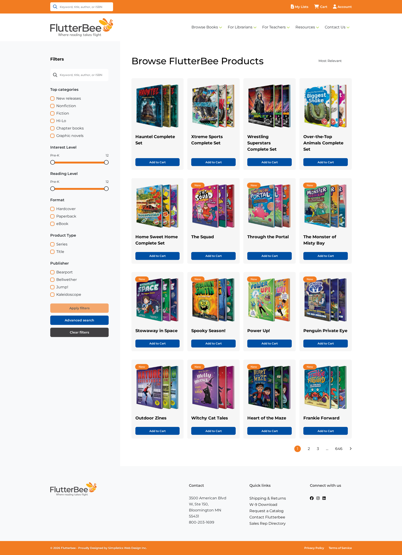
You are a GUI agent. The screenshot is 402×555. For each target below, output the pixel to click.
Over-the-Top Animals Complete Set (323, 143)
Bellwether (66, 279)
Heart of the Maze (266, 418)
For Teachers (274, 27)
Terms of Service (340, 548)
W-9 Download (263, 504)
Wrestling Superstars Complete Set (262, 143)
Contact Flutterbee (267, 517)
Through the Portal (268, 236)
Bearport (64, 272)
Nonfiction (66, 106)
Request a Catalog (266, 511)
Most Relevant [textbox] (330, 61)
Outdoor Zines (151, 418)
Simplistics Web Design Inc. (127, 548)
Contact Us (335, 27)
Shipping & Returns (267, 498)
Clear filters (79, 332)
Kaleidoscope (68, 294)
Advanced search (79, 320)
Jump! (62, 287)
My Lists (301, 7)
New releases (68, 98)
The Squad (202, 236)
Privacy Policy (314, 548)
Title (60, 251)
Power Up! (258, 330)
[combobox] (321, 61)
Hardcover (66, 209)
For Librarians (240, 27)
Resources (305, 27)
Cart (323, 7)
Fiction (62, 113)
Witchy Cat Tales (209, 418)
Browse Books (204, 27)
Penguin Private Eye (325, 330)
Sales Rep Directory (267, 523)
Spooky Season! (208, 330)
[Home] (81, 27)
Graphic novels (70, 135)
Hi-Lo (61, 121)
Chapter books (70, 128)
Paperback (66, 216)
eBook (62, 223)
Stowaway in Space (156, 330)
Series (61, 244)
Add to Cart (157, 162)
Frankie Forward (321, 418)
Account (345, 7)
